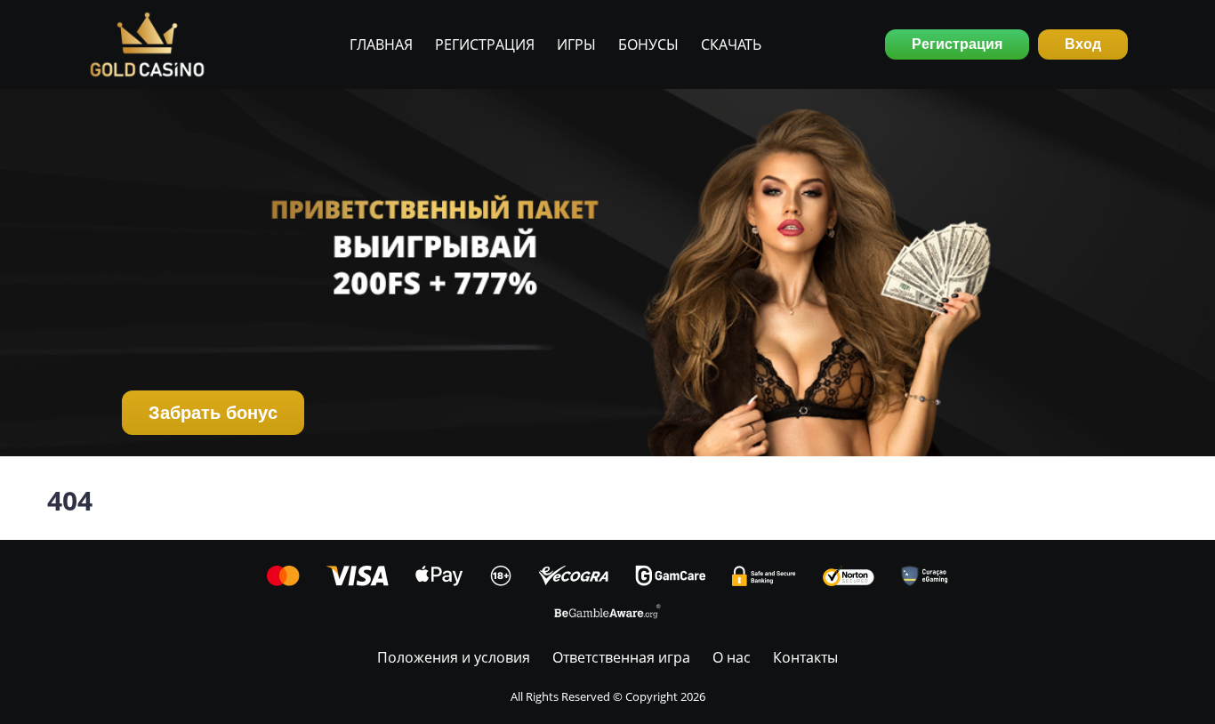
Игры (576, 44)
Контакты (805, 657)
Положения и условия (453, 657)
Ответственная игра (621, 657)
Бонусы (648, 44)
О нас (731, 657)
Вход (1083, 44)
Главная (381, 44)
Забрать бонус (213, 412)
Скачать (731, 44)
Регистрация (485, 44)
